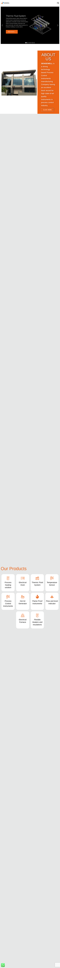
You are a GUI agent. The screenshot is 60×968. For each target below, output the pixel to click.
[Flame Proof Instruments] (37, 597)
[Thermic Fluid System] (37, 578)
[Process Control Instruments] (8, 597)
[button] (2, 25)
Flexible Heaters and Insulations (37, 622)
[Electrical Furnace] (23, 615)
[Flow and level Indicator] (52, 597)
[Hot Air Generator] (23, 597)
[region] (30, 25)
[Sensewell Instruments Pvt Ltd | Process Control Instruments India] (5, 3)
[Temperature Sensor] (52, 578)
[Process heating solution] (8, 578)
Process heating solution (8, 584)
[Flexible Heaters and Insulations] (37, 615)
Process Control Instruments (8, 603)
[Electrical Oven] (23, 578)
